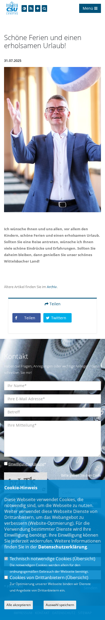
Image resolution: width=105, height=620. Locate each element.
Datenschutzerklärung (62, 547)
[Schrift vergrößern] (37, 8)
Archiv (52, 286)
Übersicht (84, 559)
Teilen (54, 303)
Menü (88, 8)
